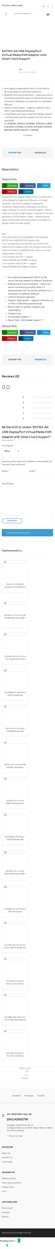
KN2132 (24, 130)
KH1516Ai (40, 123)
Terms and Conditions (11, 1183)
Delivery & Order (9, 1178)
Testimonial (7, 1162)
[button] (19, 1240)
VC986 (24, 266)
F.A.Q (4, 1191)
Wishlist (5, 1217)
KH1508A (12, 123)
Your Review (7, 483)
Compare (28, 135)
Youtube (41, 1096)
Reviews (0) (40, 153)
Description (14, 153)
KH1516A (21, 123)
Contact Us (7, 1157)
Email (32, 471)
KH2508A (38, 127)
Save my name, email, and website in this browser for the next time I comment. (27, 463)
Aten (21, 69)
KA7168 (24, 250)
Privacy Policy (8, 1187)
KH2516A (48, 127)
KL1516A (10, 127)
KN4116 (16, 130)
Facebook (16, 1096)
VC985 (24, 260)
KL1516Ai (29, 127)
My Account (7, 1208)
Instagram (29, 1096)
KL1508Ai (19, 127)
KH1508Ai (30, 123)
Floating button (8, 1241)
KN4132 (34, 130)
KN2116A (8, 130)
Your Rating (7, 445)
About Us (6, 1153)
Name (5, 471)
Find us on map (15, 1136)
